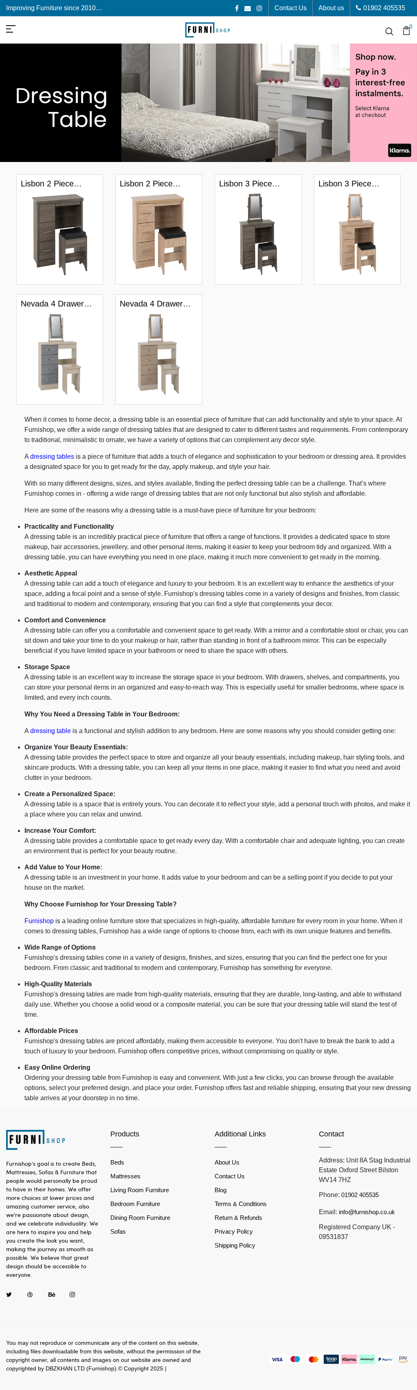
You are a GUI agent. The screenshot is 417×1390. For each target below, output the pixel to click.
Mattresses (125, 1176)
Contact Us (290, 7)
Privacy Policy (234, 1231)
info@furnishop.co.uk (367, 1211)
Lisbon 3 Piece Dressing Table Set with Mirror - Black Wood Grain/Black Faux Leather (253, 183)
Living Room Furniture (139, 1189)
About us (331, 7)
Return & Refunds (238, 1217)
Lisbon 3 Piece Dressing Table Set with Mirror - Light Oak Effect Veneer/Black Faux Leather (352, 183)
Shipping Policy (235, 1245)
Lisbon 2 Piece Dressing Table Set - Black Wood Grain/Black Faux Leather (57, 183)
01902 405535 (384, 7)
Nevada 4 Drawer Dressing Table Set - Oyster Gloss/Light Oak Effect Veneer (156, 304)
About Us (227, 1162)
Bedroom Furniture (135, 1203)
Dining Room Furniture (140, 1217)
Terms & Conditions (241, 1203)
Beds (117, 1162)
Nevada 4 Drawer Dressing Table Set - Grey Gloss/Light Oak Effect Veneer (57, 304)
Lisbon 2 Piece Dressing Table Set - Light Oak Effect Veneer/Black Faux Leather (156, 183)
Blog (220, 1189)
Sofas (118, 1231)
